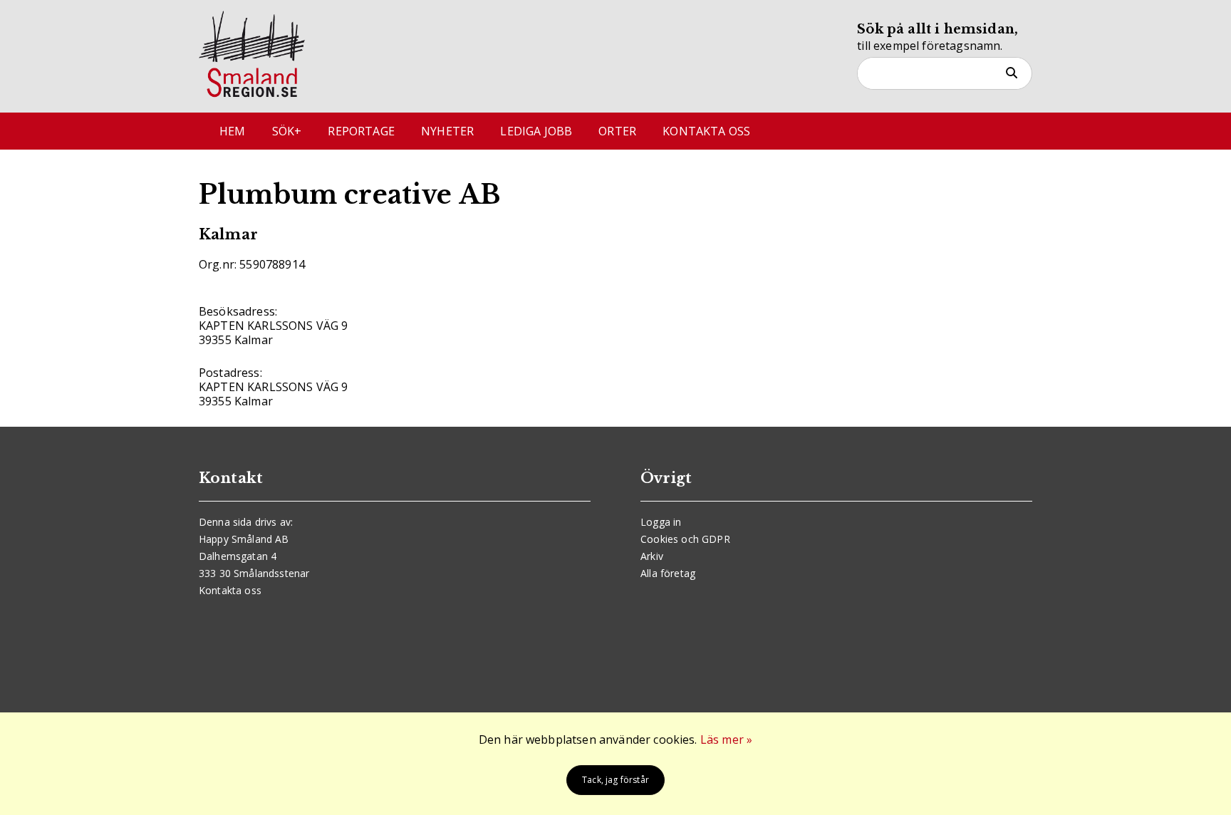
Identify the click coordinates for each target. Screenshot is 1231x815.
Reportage (361, 131)
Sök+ (287, 131)
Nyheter (447, 131)
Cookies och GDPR (685, 539)
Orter (617, 131)
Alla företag (667, 573)
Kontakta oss (706, 131)
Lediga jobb (536, 131)
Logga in (660, 522)
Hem (232, 131)
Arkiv (651, 556)
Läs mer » (726, 739)
